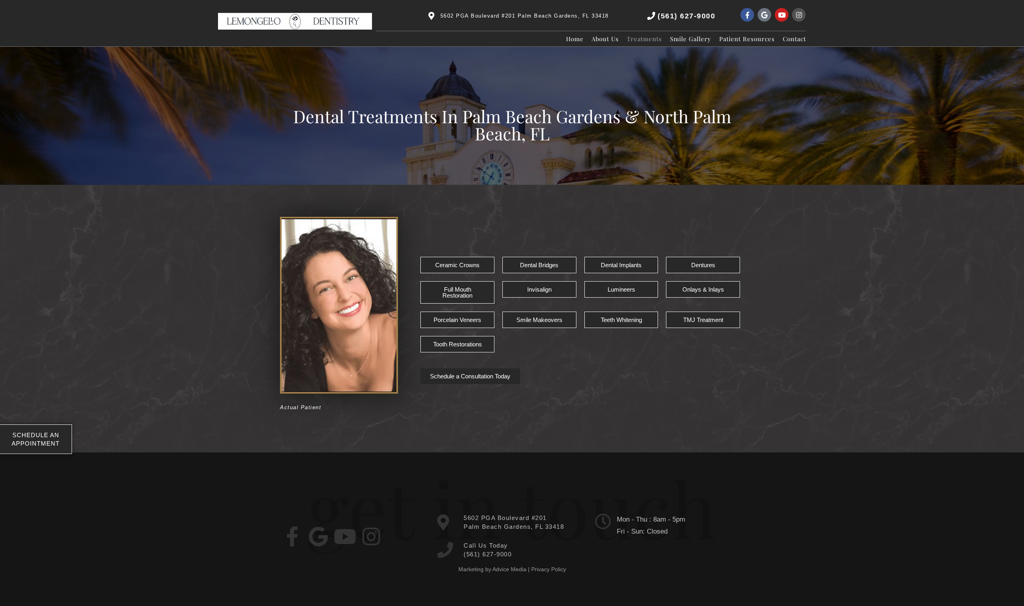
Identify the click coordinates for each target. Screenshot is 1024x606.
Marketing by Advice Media (492, 569)
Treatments (644, 39)
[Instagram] (799, 15)
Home (575, 39)
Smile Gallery (690, 39)
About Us (605, 39)
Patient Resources (747, 39)
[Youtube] (781, 15)
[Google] (764, 15)
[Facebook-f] (747, 15)
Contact (794, 39)
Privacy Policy (548, 569)
